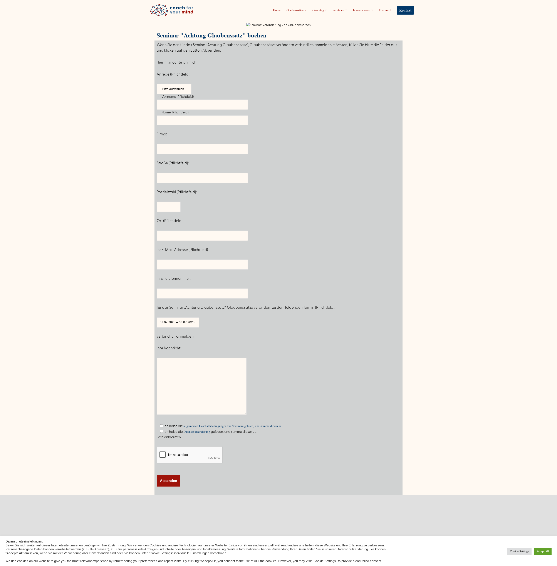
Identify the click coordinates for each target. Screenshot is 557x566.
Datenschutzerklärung (197, 432)
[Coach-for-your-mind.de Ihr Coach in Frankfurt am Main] (172, 10)
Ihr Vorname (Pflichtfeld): (175, 96)
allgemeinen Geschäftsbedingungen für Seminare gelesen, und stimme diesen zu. (232, 426)
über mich (385, 10)
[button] (305, 10)
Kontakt (405, 10)
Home (276, 10)
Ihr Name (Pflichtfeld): (173, 112)
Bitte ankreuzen (169, 437)
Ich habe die (222, 426)
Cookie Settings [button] (519, 551)
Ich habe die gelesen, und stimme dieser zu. (210, 432)
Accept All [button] (542, 551)
